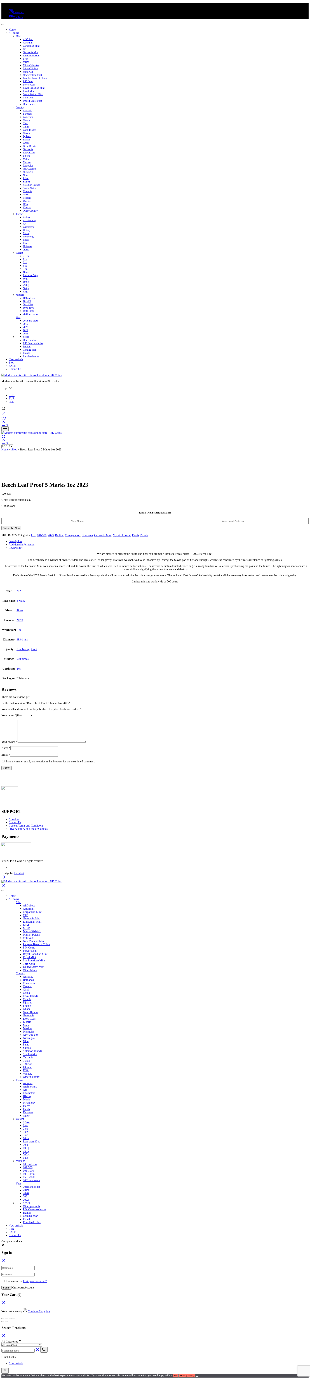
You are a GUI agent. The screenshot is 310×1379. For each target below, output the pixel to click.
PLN (11, 401)
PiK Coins (28, 81)
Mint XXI (28, 71)
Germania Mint (30, 52)
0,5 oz (26, 256)
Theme (19, 214)
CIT (25, 49)
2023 (51, 535)
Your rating (8, 715)
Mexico (26, 162)
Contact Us (15, 369)
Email (5, 754)
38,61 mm (22, 639)
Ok (175, 1375)
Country (20, 107)
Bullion (26, 346)
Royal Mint (28, 91)
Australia (27, 110)
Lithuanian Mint (31, 55)
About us (14, 819)
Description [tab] (15, 541)
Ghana (26, 143)
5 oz (25, 269)
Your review (9, 741)
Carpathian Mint (31, 46)
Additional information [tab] (21, 544)
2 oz (25, 262)
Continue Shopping (39, 1311)
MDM (26, 62)
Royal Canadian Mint (33, 88)
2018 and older (30, 320)
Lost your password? (35, 1281)
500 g (26, 288)
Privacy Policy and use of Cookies (28, 828)
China (26, 126)
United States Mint (32, 101)
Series (26, 337)
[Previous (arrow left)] (2, 1321)
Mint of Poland (30, 68)
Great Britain (29, 146)
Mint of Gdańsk (31, 65)
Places (26, 240)
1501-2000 (28, 311)
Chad (25, 123)
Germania (28, 149)
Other (26, 249)
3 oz (25, 265)
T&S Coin (28, 97)
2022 (25, 333)
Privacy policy (187, 1375)
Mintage (20, 294)
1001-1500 (28, 307)
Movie (26, 233)
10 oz (26, 272)
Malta (26, 159)
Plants (26, 243)
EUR (12, 398)
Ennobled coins (31, 356)
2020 (25, 327)
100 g (26, 282)
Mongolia (28, 165)
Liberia (26, 155)
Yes (19, 668)
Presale (26, 353)
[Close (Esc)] (13, 1318)
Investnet (19, 873)
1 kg (25, 291)
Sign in (6, 1287)
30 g (25, 278)
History (26, 230)
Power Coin (29, 84)
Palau (26, 178)
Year (18, 317)
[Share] (10, 1318)
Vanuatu (27, 207)
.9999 (20, 620)
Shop (14, 449)
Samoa (26, 181)
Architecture (29, 220)
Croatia (26, 133)
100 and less (29, 298)
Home (12, 29)
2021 (25, 330)
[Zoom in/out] (2, 1318)
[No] (197, 1376)
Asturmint (28, 42)
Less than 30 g (30, 275)
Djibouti (27, 136)
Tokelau (27, 197)
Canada (26, 120)
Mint (18, 36)
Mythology (28, 236)
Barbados (27, 113)
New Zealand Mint (32, 75)
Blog (11, 362)
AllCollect (28, 39)
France (26, 139)
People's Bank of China (35, 78)
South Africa (29, 188)
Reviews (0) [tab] (15, 547)
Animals (27, 217)
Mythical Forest (122, 535)
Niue (25, 175)
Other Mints (29, 104)
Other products (30, 340)
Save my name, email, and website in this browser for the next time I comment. (50, 761)
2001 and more (30, 314)
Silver (20, 610)
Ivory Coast (29, 152)
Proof (34, 649)
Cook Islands (29, 130)
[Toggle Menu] (2, 24)
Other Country (30, 210)
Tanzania (27, 191)
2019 (25, 324)
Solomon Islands (31, 185)
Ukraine (27, 201)
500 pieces (23, 658)
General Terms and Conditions (26, 825)
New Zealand (29, 168)
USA (25, 204)
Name (5, 747)
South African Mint (33, 94)
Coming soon (29, 349)
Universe (27, 246)
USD (12, 395)
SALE (12, 365)
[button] (3, 1245)
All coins (14, 32)
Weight (19, 252)
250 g (26, 285)
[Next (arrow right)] (6, 1321)
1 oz (25, 259)
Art (24, 223)
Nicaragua (28, 172)
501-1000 (28, 304)
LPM (25, 58)
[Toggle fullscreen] (6, 1318)
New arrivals (16, 359)
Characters (28, 227)
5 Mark (21, 600)
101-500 (27, 301)
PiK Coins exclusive (33, 343)
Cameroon (28, 117)
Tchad (26, 194)
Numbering (23, 649)
